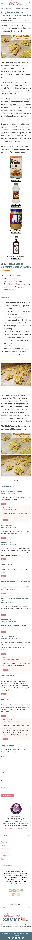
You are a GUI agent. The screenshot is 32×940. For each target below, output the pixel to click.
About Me (8, 828)
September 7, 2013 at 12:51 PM (11, 721)
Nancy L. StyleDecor (9, 491)
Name (3, 772)
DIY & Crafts (5, 845)
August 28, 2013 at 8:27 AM (10, 509)
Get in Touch (22, 828)
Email (3, 780)
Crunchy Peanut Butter (17, 284)
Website (3, 787)
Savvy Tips (5, 849)
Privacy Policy (6, 865)
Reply (4, 503)
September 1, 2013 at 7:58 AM (11, 659)
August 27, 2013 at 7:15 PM (8, 493)
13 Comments (24, 20)
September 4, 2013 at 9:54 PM (9, 677)
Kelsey (5, 508)
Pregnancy (5, 856)
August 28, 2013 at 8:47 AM (8, 527)
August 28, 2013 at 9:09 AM (8, 583)
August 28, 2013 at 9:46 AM (8, 602)
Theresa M (5, 675)
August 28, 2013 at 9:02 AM (8, 544)
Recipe (16, 480)
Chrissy (4, 564)
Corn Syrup (13, 278)
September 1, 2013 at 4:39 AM (9, 638)
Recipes (4, 842)
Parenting (5, 852)
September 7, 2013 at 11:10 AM (9, 700)
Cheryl (4, 542)
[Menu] (2, 3)
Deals (3, 859)
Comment (4, 756)
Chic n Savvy (16, 3)
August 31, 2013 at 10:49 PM (8, 621)
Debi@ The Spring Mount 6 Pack (13, 581)
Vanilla (11, 290)
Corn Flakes (16, 275)
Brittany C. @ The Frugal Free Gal (14, 598)
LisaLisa (4, 525)
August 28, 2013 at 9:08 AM (8, 565)
